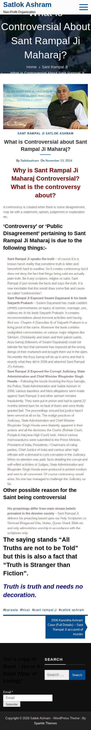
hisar (26, 610)
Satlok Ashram (27, 4)
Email (8, 692)
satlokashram (30, 160)
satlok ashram (72, 610)
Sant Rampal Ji (31, 133)
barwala (11, 610)
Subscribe (12, 704)
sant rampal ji (45, 610)
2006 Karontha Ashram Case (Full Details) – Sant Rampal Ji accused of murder (65, 627)
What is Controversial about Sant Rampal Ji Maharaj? (45, 145)
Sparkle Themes (45, 723)
